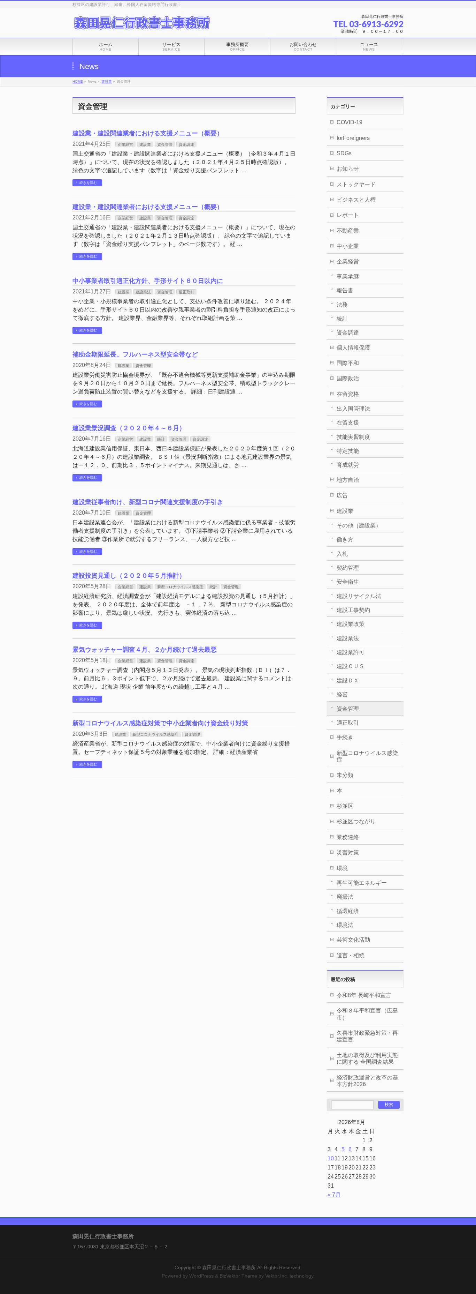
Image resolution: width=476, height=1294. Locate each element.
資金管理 (164, 144)
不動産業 (348, 231)
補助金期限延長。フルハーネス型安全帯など (135, 354)
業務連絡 (348, 837)
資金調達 (186, 144)
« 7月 (334, 1195)
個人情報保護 (353, 348)
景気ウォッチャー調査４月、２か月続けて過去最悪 (144, 649)
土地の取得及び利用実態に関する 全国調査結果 (367, 1058)
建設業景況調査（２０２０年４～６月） (128, 428)
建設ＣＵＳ (350, 666)
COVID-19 (349, 122)
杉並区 (345, 806)
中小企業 (348, 246)
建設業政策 (350, 624)
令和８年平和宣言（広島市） (367, 1014)
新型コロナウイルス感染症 (180, 587)
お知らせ (348, 169)
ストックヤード (356, 184)
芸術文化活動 (353, 940)
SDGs (344, 153)
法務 (342, 305)
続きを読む (88, 183)
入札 (342, 554)
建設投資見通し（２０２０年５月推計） (128, 575)
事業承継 (348, 276)
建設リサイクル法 (359, 596)
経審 (342, 694)
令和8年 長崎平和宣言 (364, 995)
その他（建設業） (359, 526)
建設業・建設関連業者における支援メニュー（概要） (147, 133)
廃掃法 (345, 897)
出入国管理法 (353, 409)
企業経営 (125, 144)
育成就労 (348, 465)
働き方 (345, 540)
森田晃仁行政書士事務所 (229, 1267)
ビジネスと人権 (356, 200)
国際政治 (348, 378)
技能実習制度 (353, 437)
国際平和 (348, 363)
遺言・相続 (350, 955)
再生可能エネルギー (362, 883)
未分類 (345, 775)
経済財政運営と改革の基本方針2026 (367, 1081)
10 (331, 1158)
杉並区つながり (356, 821)
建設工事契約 (353, 610)
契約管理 (348, 568)
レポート (348, 215)
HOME (77, 81)
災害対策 (348, 852)
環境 (342, 868)
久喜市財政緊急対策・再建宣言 (367, 1036)
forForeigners (353, 138)
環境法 (345, 925)
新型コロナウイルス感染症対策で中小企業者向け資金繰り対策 (160, 723)
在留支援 (348, 423)
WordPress (201, 1276)
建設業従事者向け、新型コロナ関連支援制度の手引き (147, 502)
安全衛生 (348, 582)
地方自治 (348, 480)
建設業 (106, 81)
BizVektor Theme (238, 1276)
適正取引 (186, 292)
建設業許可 (350, 652)
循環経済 (348, 911)
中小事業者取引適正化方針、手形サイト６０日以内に (147, 280)
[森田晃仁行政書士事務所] (142, 23)
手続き (345, 737)
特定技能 (348, 451)
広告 (342, 495)
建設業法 (143, 292)
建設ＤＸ (348, 680)
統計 (161, 439)
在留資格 (348, 394)
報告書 (345, 290)
